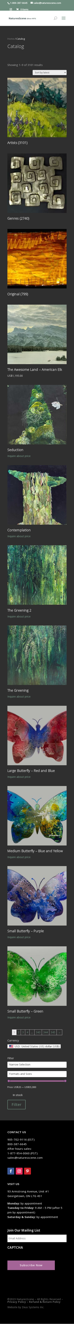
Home (10, 38)
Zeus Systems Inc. (33, 1307)
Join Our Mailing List (23, 1230)
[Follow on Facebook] (10, 1171)
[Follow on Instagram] (19, 1171)
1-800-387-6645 (19, 3)
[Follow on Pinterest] (27, 1171)
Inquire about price (19, 456)
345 (53, 1032)
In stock (18, 1095)
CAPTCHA (15, 1247)
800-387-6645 (17, 1144)
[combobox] (34, 1046)
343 (38, 1032)
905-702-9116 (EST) (21, 1139)
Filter (16, 1104)
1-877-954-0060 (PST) (22, 1153)
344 (45, 1032)
